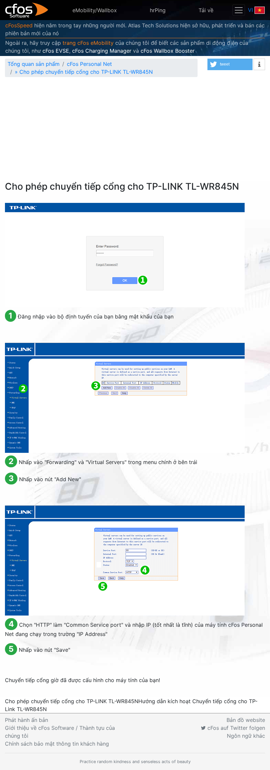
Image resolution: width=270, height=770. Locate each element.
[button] (230, 64)
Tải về (206, 10)
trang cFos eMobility (88, 43)
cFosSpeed (19, 25)
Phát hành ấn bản (26, 720)
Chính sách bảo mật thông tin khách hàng (57, 743)
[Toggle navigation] (238, 10)
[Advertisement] (135, 132)
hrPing (158, 10)
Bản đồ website (246, 720)
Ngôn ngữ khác (246, 735)
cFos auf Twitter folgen (235, 728)
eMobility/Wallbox (94, 10)
